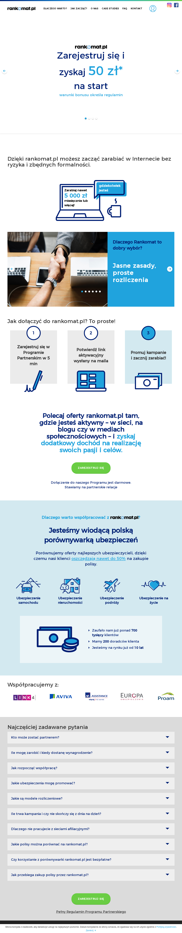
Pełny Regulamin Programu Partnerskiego (91, 912)
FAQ (124, 8)
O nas (94, 8)
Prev (4, 71)
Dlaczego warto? (55, 8)
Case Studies (110, 8)
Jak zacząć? (79, 8)
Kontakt (136, 8)
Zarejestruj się (91, 467)
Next (177, 71)
